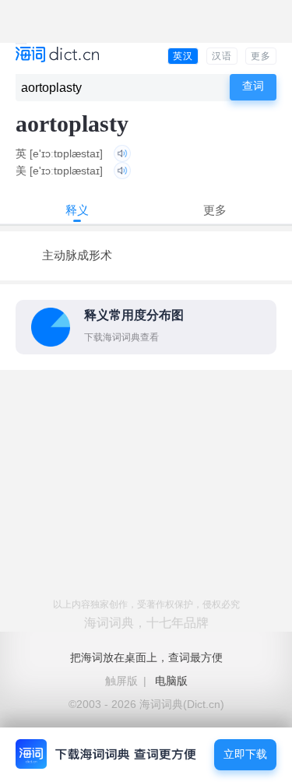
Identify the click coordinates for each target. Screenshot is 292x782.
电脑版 (171, 681)
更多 (261, 56)
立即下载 (245, 754)
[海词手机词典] (57, 56)
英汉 (183, 56)
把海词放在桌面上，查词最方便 (146, 657)
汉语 (222, 56)
